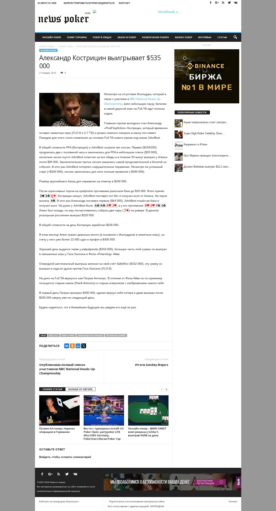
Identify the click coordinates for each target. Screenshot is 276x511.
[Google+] (217, 3)
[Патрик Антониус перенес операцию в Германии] (59, 410)
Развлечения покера (155, 37)
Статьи (222, 37)
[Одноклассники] (72, 345)
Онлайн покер (51, 37)
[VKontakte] (235, 3)
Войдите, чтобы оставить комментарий (65, 457)
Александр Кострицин (90, 335)
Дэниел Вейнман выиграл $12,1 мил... (207, 166)
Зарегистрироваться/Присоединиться (89, 2)
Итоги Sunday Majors (151, 365)
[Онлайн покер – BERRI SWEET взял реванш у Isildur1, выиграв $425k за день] (148, 410)
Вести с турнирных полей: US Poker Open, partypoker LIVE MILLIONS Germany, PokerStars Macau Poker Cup (104, 434)
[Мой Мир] (78, 345)
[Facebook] (210, 3)
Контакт (124, 2)
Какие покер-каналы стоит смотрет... (206, 122)
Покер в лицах (102, 37)
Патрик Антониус (116, 335)
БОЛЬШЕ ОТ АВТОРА (80, 389)
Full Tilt (53, 335)
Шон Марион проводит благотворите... (207, 155)
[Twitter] (229, 3)
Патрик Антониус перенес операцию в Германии (57, 430)
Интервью (204, 37)
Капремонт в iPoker (195, 144)
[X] (83, 345)
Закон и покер (126, 37)
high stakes (68, 335)
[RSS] (223, 3)
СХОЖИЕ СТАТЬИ (52, 389)
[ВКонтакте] (66, 345)
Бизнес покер (183, 37)
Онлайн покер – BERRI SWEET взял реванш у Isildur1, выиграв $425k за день (147, 432)
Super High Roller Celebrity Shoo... (204, 133)
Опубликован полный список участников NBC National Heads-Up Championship (67, 369)
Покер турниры (77, 37)
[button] (235, 37)
